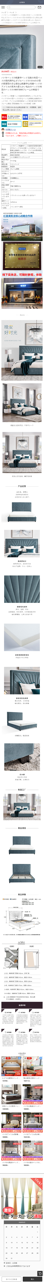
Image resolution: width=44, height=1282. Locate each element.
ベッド (12, 12)
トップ (3, 12)
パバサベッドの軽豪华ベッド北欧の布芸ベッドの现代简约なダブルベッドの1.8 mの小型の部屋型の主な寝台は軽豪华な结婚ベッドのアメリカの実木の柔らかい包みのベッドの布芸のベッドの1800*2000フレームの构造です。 (21, 19)
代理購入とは (10, 129)
